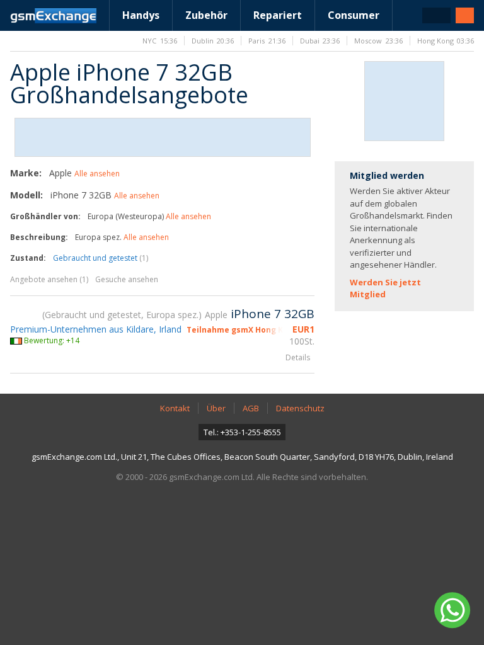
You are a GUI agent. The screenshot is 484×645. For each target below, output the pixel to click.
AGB (251, 408)
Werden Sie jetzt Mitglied (385, 288)
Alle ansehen (97, 173)
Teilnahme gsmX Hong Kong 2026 (252, 329)
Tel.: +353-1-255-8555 (242, 432)
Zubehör (206, 15)
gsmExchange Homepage (53, 15)
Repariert (277, 15)
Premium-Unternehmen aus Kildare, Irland (96, 329)
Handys (140, 15)
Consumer (353, 15)
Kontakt (175, 408)
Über (216, 408)
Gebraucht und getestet (100, 258)
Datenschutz (300, 408)
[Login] (465, 15)
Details (297, 357)
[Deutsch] (436, 15)
